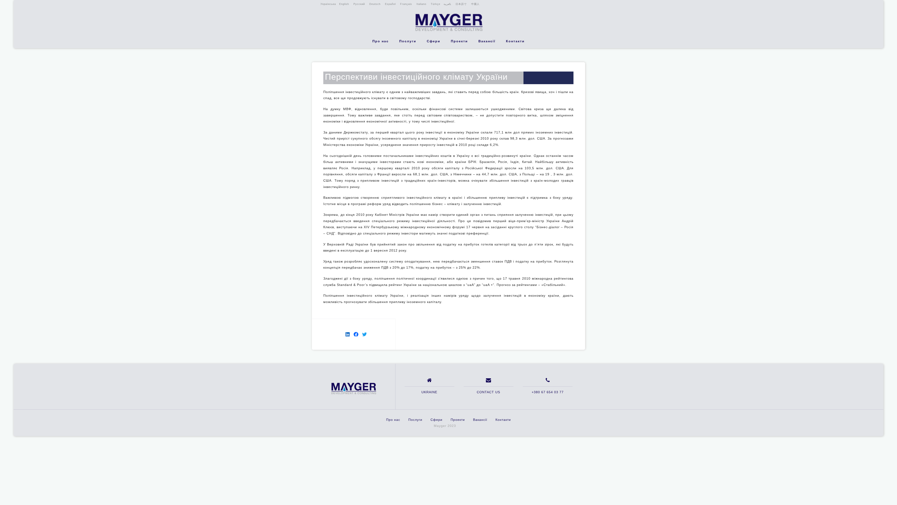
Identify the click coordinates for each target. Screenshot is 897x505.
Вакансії (486, 41)
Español (390, 4)
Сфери (433, 41)
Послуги (407, 41)
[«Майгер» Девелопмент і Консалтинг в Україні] (353, 388)
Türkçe (435, 4)
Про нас (380, 41)
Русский (359, 4)
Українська (328, 4)
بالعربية (447, 4)
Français (406, 4)
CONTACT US (488, 392)
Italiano (421, 4)
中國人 (475, 4)
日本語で (461, 4)
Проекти (459, 41)
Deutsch (375, 4)
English (344, 4)
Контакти (515, 41)
